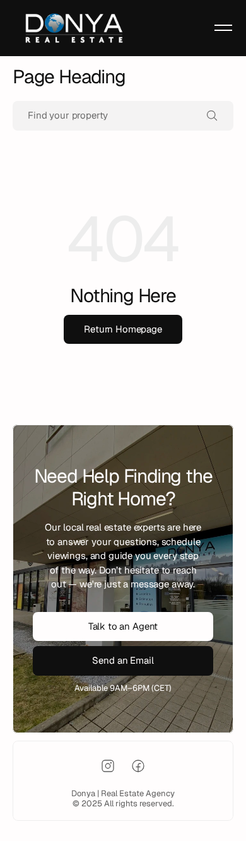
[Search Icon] (123, 116)
